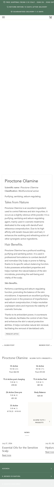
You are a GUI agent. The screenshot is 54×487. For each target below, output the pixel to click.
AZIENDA (6, 469)
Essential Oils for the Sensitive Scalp (20, 449)
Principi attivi (12, 334)
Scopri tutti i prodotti (40, 358)
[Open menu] (6, 17)
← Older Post (8, 345)
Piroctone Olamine (15, 358)
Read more (6, 455)
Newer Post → (45, 345)
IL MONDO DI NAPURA (11, 476)
